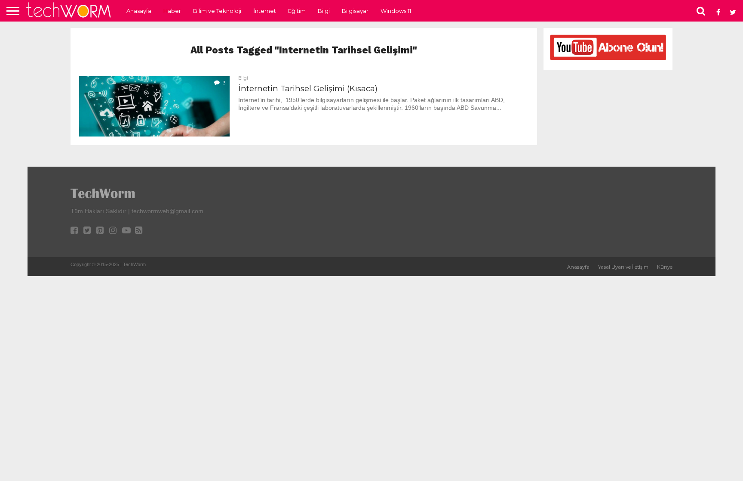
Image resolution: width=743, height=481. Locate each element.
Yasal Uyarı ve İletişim (623, 267)
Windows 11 (396, 10)
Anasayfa (138, 10)
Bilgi (324, 10)
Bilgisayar (355, 10)
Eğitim (297, 10)
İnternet (264, 10)
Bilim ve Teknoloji (217, 10)
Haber (172, 10)
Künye (664, 267)
